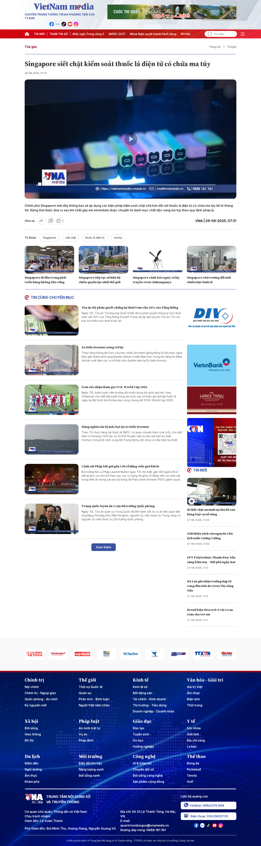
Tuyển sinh (141, 734)
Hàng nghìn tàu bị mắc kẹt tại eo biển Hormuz (115, 427)
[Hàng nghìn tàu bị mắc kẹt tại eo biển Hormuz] (52, 439)
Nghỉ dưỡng (33, 769)
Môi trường (90, 756)
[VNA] (51, 24)
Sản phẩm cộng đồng (148, 782)
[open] (242, 34)
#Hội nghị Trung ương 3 (88, 34)
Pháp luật (89, 721)
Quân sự (85, 693)
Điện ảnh (193, 699)
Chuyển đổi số (143, 769)
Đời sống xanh (89, 775)
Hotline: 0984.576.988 (207, 805)
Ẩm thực (31, 775)
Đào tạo (138, 728)
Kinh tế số (140, 687)
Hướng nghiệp (143, 746)
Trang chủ (215, 46)
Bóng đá (193, 763)
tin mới (200, 470)
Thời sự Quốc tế (90, 687)
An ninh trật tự (89, 728)
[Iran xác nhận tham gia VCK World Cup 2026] (52, 400)
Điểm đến (31, 763)
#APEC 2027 (117, 34)
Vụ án (83, 734)
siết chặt (71, 237)
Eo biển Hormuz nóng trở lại (102, 347)
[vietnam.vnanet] (58, 654)
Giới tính (193, 734)
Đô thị (29, 740)
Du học (138, 740)
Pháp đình (86, 740)
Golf (190, 782)
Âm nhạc (193, 693)
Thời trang (194, 705)
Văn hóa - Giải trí (205, 680)
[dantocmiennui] (130, 654)
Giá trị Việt (194, 687)
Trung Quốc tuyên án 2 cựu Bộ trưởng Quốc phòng (118, 506)
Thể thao (196, 756)
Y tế (191, 721)
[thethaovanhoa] (226, 654)
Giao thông (33, 734)
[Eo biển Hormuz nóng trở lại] (52, 360)
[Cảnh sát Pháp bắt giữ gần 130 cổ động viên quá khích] (52, 479)
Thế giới (31, 47)
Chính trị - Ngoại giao (40, 693)
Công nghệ (144, 756)
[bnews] (82, 654)
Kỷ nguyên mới (36, 705)
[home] (27, 34)
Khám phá (32, 782)
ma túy (118, 237)
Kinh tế (140, 680)
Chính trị (34, 680)
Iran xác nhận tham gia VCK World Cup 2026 (114, 387)
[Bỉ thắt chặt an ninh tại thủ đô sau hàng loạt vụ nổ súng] (211, 492)
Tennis (192, 775)
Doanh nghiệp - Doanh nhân (153, 711)
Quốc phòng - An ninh (41, 699)
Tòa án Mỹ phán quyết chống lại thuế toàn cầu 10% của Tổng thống (130, 307)
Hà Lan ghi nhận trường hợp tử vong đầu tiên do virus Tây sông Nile (210, 585)
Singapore (49, 237)
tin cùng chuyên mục (52, 297)
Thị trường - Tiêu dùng (149, 705)
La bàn (192, 746)
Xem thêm (103, 547)
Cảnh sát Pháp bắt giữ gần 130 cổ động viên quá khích (120, 466)
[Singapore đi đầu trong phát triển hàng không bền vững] (49, 260)
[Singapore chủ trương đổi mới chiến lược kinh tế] (211, 260)
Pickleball (194, 769)
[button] (210, 464)
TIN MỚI (39, 34)
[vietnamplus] (34, 654)
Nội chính (32, 687)
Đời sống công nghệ (148, 775)
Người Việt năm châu (94, 705)
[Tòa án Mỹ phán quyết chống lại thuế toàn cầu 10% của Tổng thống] (52, 320)
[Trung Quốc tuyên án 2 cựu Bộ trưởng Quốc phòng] (52, 519)
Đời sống (31, 728)
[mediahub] (154, 654)
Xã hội (31, 721)
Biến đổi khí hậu (90, 763)
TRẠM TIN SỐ (58, 34)
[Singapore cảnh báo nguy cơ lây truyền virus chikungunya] (157, 260)
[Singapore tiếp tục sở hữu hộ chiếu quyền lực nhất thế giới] (103, 260)
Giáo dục (142, 721)
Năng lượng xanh (91, 769)
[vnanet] (178, 654)
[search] (208, 34)
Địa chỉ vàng (196, 740)
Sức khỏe (194, 728)
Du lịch (32, 756)
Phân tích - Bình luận (94, 699)
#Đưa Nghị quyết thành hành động (153, 34)
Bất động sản (142, 693)
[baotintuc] (202, 654)
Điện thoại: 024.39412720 (209, 816)
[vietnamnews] (106, 654)
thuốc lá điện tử (95, 237)
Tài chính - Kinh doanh (149, 699)
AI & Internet (142, 763)
